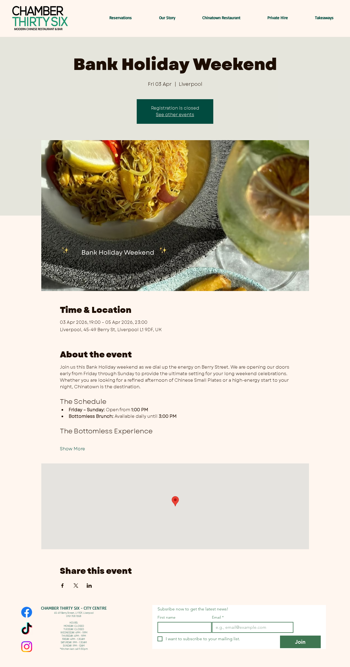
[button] (315, 18)
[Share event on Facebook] (62, 585)
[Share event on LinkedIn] (89, 585)
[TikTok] (26, 629)
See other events (175, 114)
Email (218, 617)
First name (167, 617)
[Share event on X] (75, 585)
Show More (72, 449)
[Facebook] (26, 612)
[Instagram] (26, 646)
